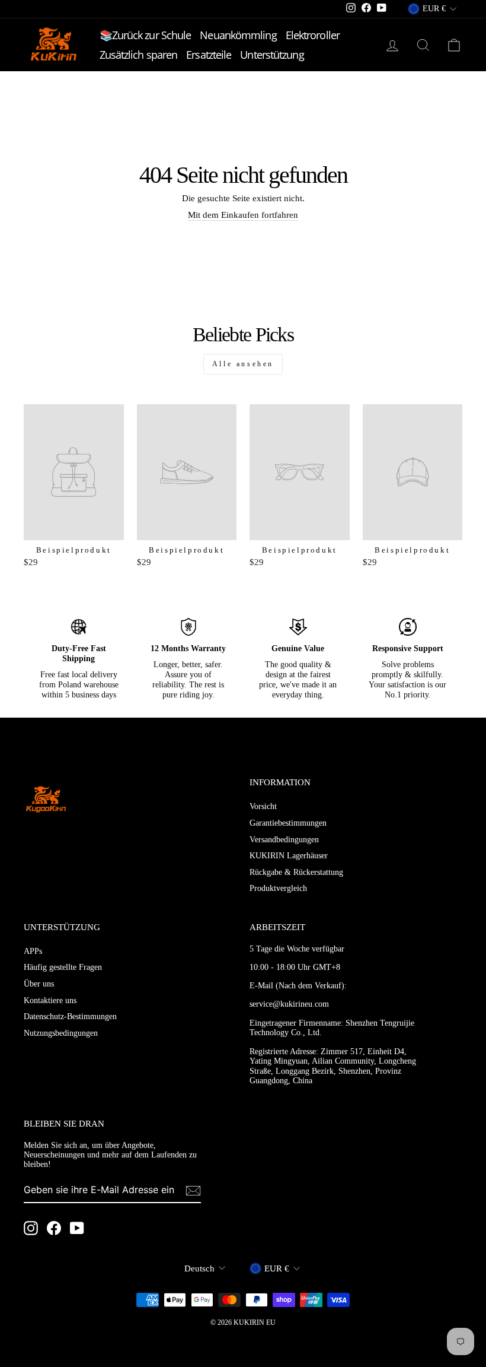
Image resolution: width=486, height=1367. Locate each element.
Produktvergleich (278, 888)
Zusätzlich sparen (139, 54)
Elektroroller (313, 35)
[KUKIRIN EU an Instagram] (31, 1228)
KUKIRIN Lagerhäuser (289, 855)
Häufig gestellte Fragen (63, 967)
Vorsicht (263, 806)
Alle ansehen (243, 364)
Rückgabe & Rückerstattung (296, 872)
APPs (33, 951)
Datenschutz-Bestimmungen (70, 1016)
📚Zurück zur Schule (145, 35)
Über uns (39, 983)
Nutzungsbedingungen (61, 1033)
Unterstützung (271, 54)
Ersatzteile (208, 54)
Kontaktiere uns (50, 1000)
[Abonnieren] (193, 1191)
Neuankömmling (238, 35)
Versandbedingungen (284, 839)
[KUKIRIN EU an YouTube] (77, 1228)
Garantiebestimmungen (288, 823)
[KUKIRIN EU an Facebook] (54, 1228)
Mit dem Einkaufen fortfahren (243, 215)
